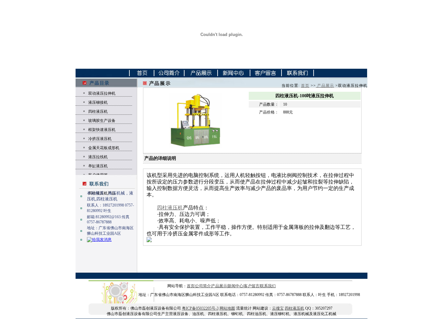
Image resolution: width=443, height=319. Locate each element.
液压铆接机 (98, 102)
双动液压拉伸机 (101, 93)
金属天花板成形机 (103, 148)
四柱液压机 (98, 111)
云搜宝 (278, 308)
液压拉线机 (98, 157)
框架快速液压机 (101, 129)
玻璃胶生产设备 (101, 120)
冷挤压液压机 (100, 138)
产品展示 (325, 85)
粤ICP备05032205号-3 (200, 308)
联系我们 (268, 286)
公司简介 (203, 286)
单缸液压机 (98, 166)
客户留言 (251, 286)
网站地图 (227, 308)
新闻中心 (235, 286)
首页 (305, 85)
